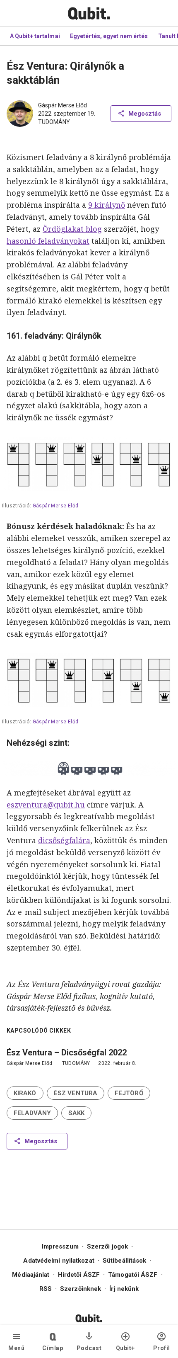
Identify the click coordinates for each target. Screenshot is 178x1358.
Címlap (52, 1348)
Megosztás (144, 113)
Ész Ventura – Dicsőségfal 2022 (67, 1052)
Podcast (89, 1348)
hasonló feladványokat (48, 241)
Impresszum (60, 1246)
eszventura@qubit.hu (46, 805)
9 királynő (106, 205)
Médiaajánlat (30, 1274)
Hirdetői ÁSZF (79, 1274)
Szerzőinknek (80, 1289)
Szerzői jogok (107, 1246)
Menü (16, 1348)
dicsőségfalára (64, 840)
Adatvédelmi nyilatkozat (58, 1260)
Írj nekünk (124, 1289)
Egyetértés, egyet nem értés (109, 36)
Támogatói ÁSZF (132, 1274)
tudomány (54, 122)
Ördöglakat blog (72, 229)
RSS (45, 1289)
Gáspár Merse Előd (62, 105)
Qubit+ (125, 1348)
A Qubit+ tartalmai (35, 36)
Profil (161, 1348)
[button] (25, 1093)
